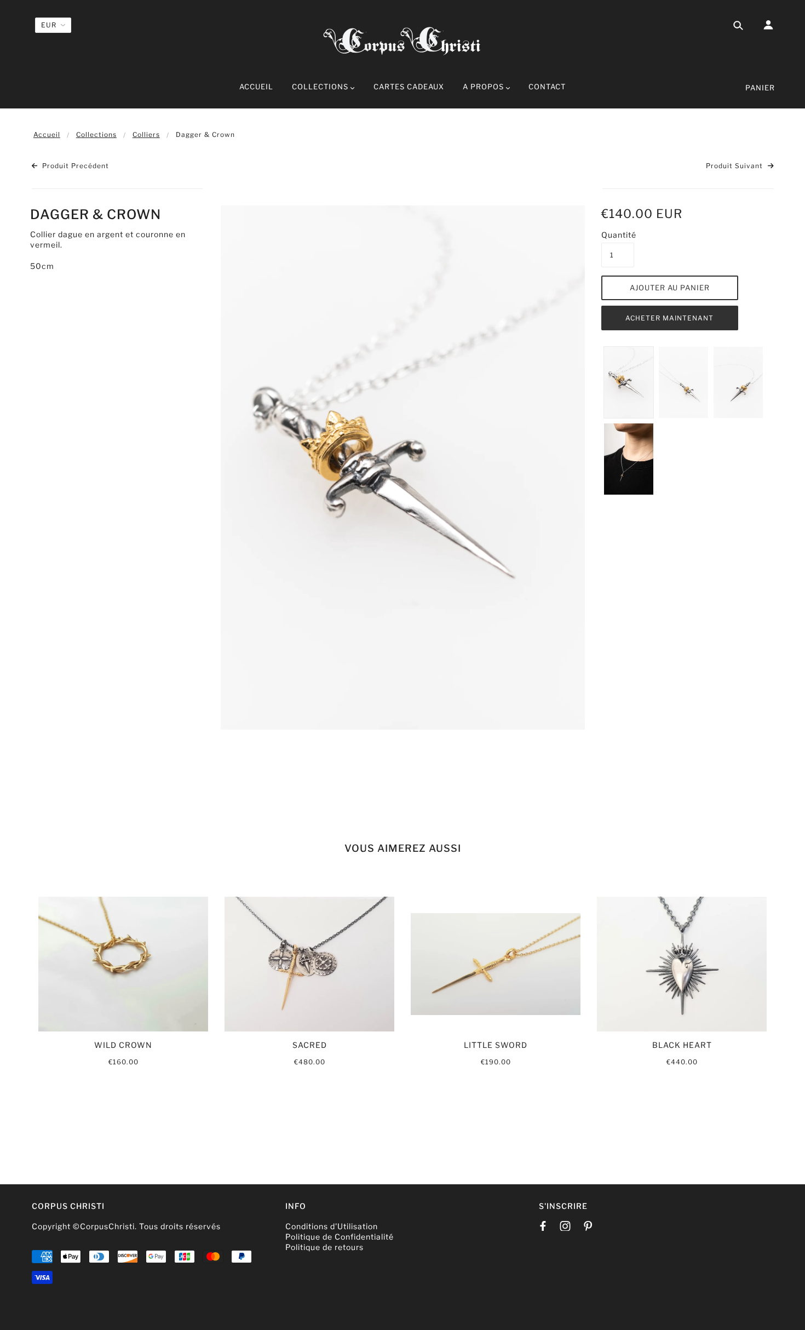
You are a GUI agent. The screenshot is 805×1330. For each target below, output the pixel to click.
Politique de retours (324, 1247)
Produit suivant (735, 166)
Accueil (46, 134)
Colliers (146, 134)
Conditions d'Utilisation (331, 1226)
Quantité (617, 234)
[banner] (402, 39)
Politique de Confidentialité (339, 1236)
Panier (760, 87)
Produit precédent (74, 166)
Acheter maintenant (669, 318)
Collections (96, 134)
